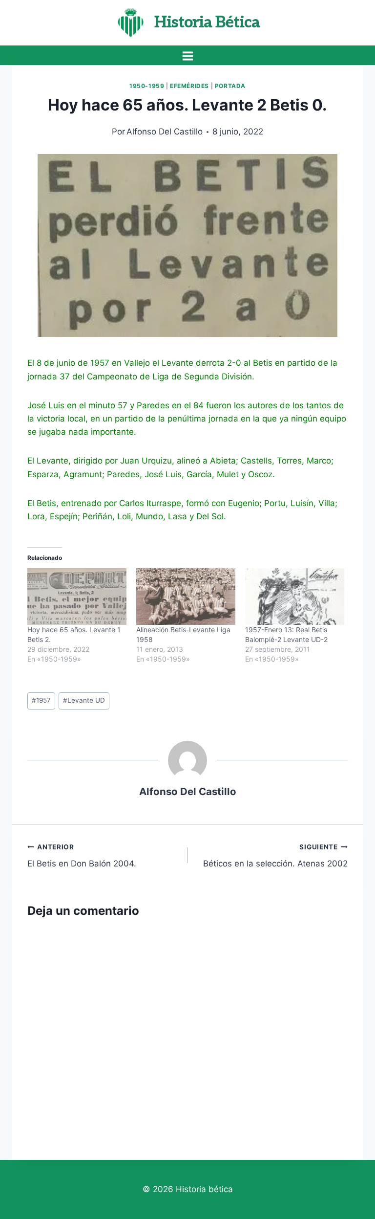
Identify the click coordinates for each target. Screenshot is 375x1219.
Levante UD (84, 700)
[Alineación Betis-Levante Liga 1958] (185, 596)
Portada (230, 85)
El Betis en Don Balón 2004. (81, 856)
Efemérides (189, 85)
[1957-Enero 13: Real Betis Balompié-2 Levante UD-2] (294, 596)
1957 (41, 700)
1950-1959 (146, 85)
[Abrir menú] (187, 56)
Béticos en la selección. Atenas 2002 (275, 856)
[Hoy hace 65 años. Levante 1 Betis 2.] (76, 596)
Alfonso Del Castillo (164, 131)
